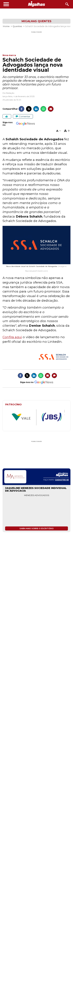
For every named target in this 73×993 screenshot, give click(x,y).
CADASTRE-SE (62, 480)
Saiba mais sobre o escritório (37, 528)
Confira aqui (12, 337)
